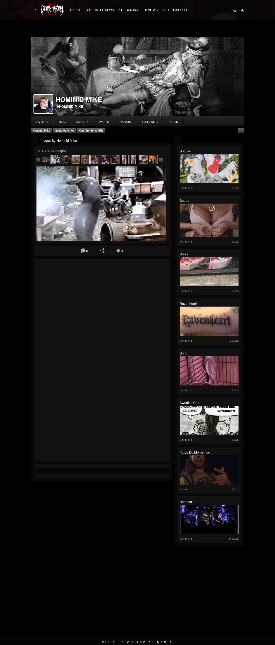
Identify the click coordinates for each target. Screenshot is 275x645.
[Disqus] (102, 311)
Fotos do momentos (195, 452)
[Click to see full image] (137, 77)
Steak (184, 254)
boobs (184, 200)
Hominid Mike (41, 130)
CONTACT (133, 10)
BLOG (87, 10)
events (103, 122)
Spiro (183, 353)
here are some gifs (91, 130)
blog (62, 122)
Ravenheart (188, 303)
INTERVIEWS (104, 10)
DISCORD (180, 10)
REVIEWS (151, 10)
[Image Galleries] (35, 140)
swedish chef (190, 402)
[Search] (242, 10)
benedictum (188, 501)
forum (173, 122)
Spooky (185, 151)
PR (120, 10)
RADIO (75, 10)
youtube (125, 122)
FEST (165, 10)
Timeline (42, 122)
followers (150, 122)
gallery (82, 122)
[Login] (235, 10)
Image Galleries (64, 130)
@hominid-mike (69, 106)
